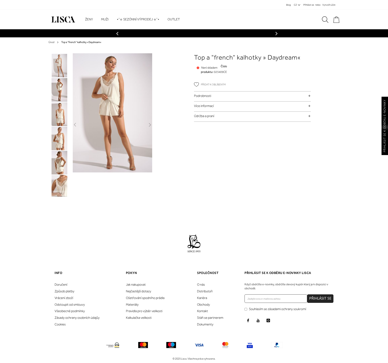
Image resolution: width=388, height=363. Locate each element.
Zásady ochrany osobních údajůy (77, 318)
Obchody (203, 304)
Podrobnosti (202, 96)
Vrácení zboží (64, 298)
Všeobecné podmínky (70, 311)
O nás (201, 284)
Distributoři (205, 291)
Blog (288, 4)
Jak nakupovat (136, 284)
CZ (295, 4)
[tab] (252, 95)
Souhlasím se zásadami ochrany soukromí (277, 309)
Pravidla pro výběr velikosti (144, 311)
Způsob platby (64, 291)
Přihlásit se (308, 4)
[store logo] (62, 19)
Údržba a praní (204, 116)
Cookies (60, 324)
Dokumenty (205, 324)
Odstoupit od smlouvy (70, 304)
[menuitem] (91, 19)
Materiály (132, 304)
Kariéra (202, 298)
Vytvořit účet (328, 4)
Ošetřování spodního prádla (145, 298)
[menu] (134, 19)
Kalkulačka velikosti (139, 318)
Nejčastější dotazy (138, 291)
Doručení (61, 284)
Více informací (204, 106)
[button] (75, 125)
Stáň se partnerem (210, 318)
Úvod (51, 42)
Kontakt (202, 311)
